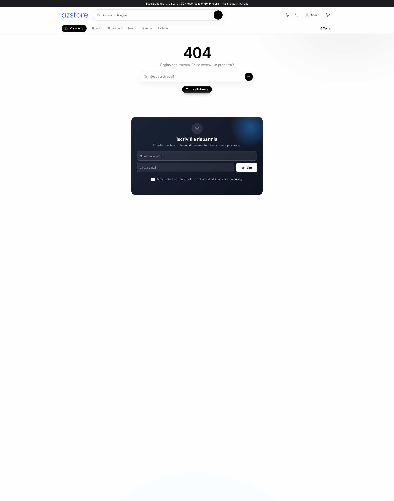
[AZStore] (75, 15)
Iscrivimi (247, 167)
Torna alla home (197, 89)
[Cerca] (218, 15)
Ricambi (96, 28)
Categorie (76, 28)
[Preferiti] (297, 15)
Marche (147, 28)
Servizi (131, 28)
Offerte (325, 28)
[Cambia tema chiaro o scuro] (287, 15)
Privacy (238, 179)
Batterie (162, 28)
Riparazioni (114, 28)
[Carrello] (327, 15)
